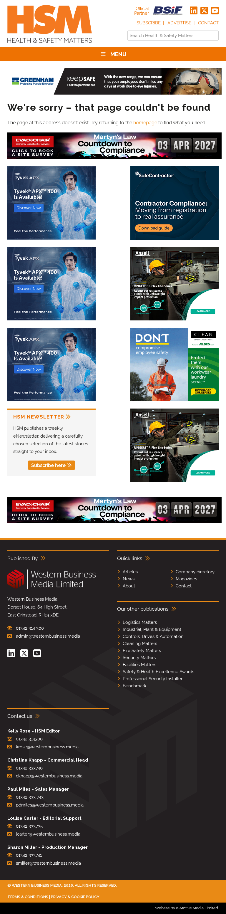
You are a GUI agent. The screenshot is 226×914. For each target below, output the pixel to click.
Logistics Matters (140, 622)
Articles (130, 571)
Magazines (186, 579)
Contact (208, 23)
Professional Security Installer (152, 678)
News (128, 579)
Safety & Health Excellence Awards (158, 671)
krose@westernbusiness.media (47, 747)
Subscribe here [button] (48, 465)
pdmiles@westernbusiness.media (50, 805)
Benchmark (134, 685)
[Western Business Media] (51, 587)
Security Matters (139, 657)
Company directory (195, 571)
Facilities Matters (139, 664)
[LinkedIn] (193, 11)
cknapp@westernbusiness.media (49, 776)
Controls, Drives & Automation (153, 636)
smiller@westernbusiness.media (48, 863)
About (129, 586)
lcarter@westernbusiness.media (48, 834)
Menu (118, 54)
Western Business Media (37, 885)
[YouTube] (215, 11)
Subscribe (149, 23)
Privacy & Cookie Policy (75, 897)
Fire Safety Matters (142, 650)
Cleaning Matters (140, 643)
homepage (145, 122)
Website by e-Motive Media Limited (186, 908)
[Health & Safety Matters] (49, 44)
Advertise (179, 23)
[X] (204, 11)
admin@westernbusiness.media (48, 636)
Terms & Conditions (27, 897)
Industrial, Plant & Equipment (152, 629)
